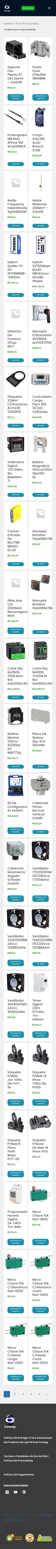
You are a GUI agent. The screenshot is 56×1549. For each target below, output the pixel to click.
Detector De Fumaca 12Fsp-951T (14, 339)
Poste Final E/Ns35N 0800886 (39, 73)
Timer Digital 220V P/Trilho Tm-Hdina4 (38, 1010)
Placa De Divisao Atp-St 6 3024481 (39, 739)
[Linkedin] (24, 1492)
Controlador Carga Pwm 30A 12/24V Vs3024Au (42, 404)
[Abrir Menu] (49, 8)
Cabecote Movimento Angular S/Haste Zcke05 (16, 876)
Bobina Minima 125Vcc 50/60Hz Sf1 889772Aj (14, 743)
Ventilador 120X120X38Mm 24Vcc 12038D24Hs (18, 942)
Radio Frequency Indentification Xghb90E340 (18, 206)
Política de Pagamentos (19, 1474)
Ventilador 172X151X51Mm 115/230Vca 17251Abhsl (43, 874)
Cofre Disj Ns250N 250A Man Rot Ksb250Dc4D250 (20, 676)
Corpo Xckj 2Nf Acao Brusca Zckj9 (38, 142)
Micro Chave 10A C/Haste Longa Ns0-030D (15, 1355)
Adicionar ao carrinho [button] (15, 97)
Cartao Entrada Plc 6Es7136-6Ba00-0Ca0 (14, 540)
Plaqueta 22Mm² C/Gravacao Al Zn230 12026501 (17, 404)
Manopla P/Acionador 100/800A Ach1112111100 (42, 337)
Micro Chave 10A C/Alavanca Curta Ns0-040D (41, 1287)
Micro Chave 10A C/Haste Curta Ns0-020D (40, 1355)
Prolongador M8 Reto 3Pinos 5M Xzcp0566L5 (17, 141)
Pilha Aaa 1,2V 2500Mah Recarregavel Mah (18, 608)
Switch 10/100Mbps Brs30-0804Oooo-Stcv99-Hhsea (41, 271)
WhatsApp (28, 8)
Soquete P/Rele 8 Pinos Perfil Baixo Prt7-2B (14, 1149)
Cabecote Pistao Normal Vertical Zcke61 (40, 810)
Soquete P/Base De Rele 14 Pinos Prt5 (40, 1146)
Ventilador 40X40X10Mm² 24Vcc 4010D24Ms (18, 1006)
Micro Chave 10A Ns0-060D (40, 1215)
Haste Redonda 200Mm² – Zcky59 (40, 206)
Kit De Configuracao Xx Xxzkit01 (18, 807)
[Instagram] (7, 1492)
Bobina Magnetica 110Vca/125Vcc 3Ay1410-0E (43, 469)
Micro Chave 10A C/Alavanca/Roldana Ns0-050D (24, 1285)
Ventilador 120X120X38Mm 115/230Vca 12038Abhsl (43, 942)
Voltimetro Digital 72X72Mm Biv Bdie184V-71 (15, 471)
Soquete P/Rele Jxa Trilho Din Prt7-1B (14, 1079)
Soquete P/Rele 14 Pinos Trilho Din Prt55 (39, 1079)
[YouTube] (15, 1492)
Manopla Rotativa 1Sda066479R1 (43, 535)
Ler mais (15, 164)
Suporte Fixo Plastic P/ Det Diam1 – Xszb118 (15, 74)
